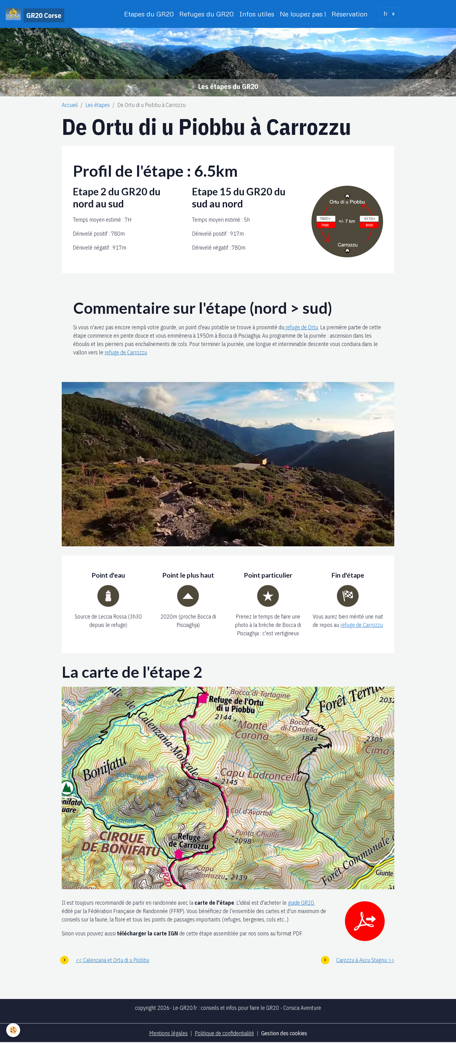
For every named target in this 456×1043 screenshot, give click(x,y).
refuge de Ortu (301, 327)
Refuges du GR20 (206, 14)
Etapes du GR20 (149, 14)
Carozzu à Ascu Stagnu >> (365, 960)
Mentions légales (168, 1033)
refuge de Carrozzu (126, 352)
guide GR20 (301, 902)
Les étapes (97, 105)
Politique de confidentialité (224, 1033)
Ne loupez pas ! (303, 14)
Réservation (350, 14)
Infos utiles (256, 14)
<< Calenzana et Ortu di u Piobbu (112, 960)
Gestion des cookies (284, 1033)
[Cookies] (13, 1030)
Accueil (70, 105)
